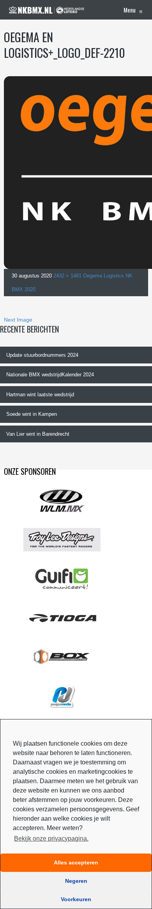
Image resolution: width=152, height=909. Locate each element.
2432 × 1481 (67, 276)
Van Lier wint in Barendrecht (37, 434)
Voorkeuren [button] (76, 899)
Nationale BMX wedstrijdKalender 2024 (50, 375)
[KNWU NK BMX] (47, 10)
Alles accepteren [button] (76, 862)
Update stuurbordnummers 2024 (42, 355)
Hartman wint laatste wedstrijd (40, 394)
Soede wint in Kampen (31, 414)
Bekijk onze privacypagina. (51, 838)
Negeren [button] (76, 881)
